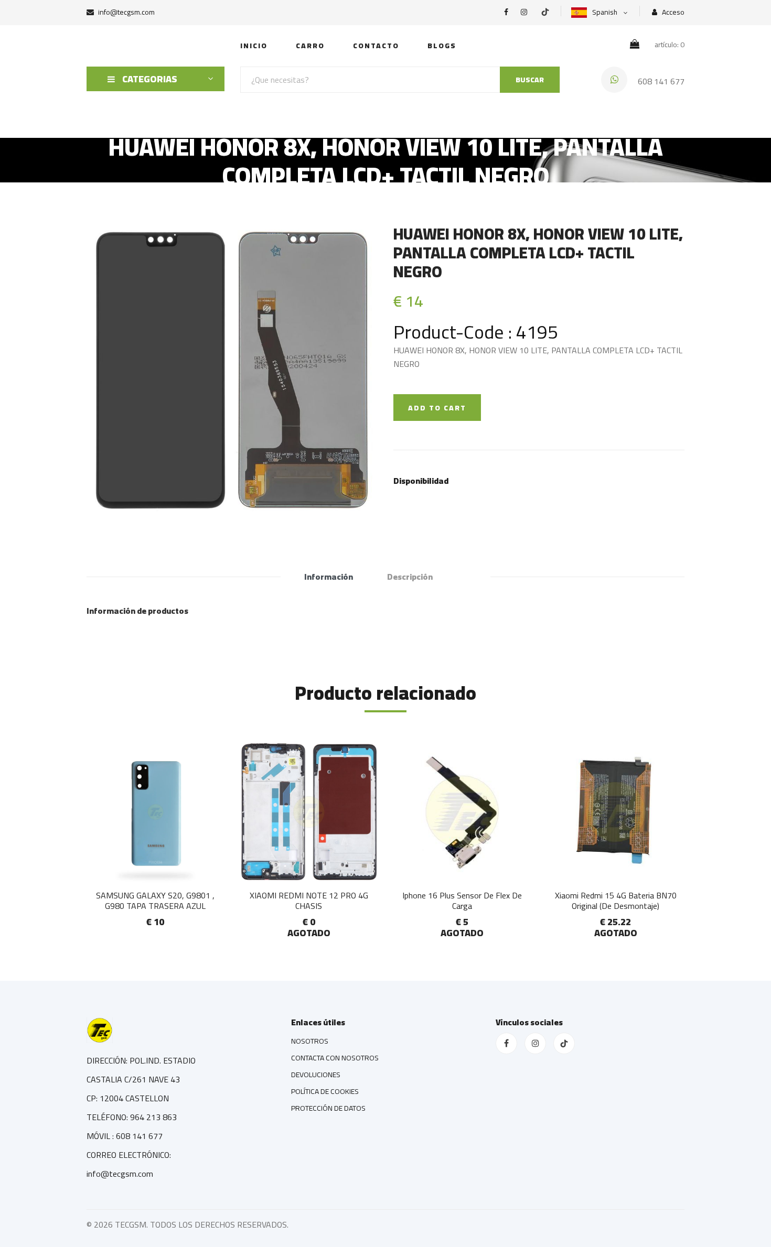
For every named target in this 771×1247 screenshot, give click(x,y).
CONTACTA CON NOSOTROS (335, 1058)
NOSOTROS (309, 1041)
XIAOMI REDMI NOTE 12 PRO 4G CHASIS (309, 900)
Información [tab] (328, 576)
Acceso (672, 12)
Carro (310, 45)
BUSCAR (530, 79)
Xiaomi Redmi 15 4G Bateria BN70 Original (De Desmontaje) (616, 900)
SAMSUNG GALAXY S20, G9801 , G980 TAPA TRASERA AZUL (155, 900)
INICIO (253, 45)
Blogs (441, 45)
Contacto (376, 45)
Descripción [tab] (410, 576)
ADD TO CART (437, 408)
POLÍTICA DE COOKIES (325, 1091)
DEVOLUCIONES (315, 1074)
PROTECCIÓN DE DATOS (328, 1108)
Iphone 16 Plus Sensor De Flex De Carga (462, 900)
